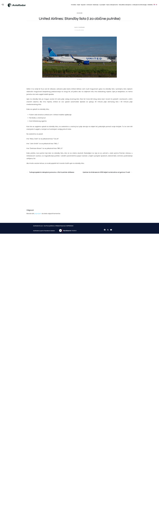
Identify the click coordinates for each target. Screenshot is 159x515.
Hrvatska (73, 4)
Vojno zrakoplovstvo (112, 4)
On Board (89, 4)
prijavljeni (38, 214)
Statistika (150, 4)
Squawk (83, 4)
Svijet (78, 4)
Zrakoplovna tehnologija (139, 4)
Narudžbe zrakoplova (125, 4)
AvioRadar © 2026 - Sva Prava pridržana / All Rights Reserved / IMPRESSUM (53, 226)
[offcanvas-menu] (2, 4)
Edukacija (95, 4)
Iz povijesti (102, 4)
